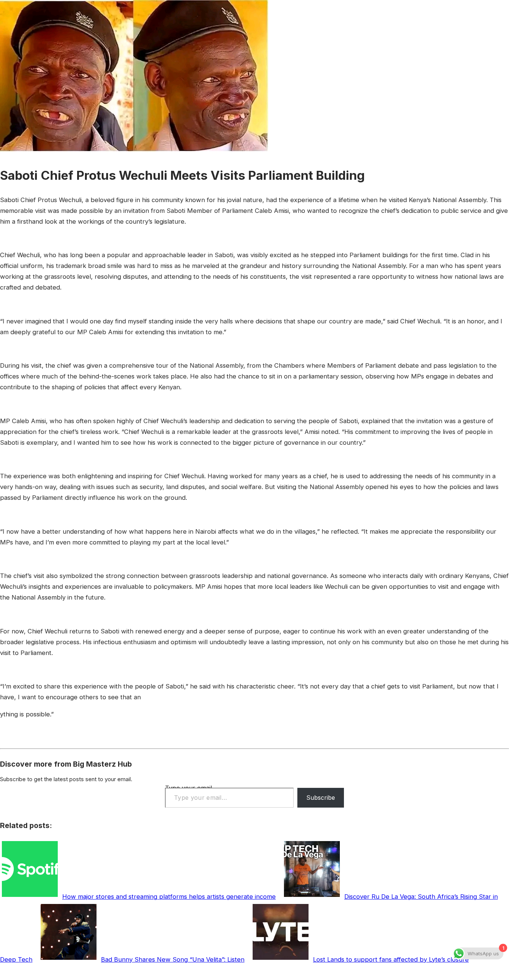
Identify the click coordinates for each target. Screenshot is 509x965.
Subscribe (320, 797)
